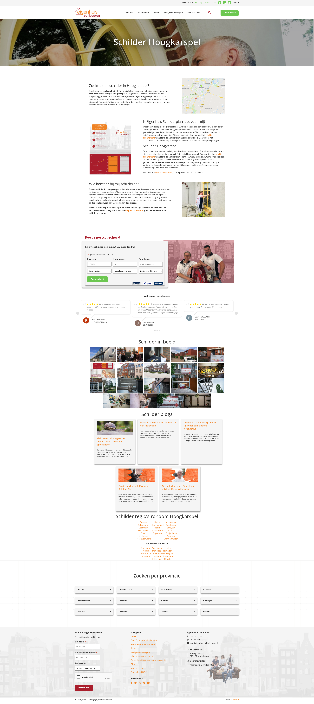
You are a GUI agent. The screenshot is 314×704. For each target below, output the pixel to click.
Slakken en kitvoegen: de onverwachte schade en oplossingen (111, 441)
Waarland (171, 536)
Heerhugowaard (143, 538)
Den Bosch (157, 553)
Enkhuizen (143, 536)
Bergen (143, 522)
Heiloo (157, 522)
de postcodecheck (134, 210)
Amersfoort (146, 548)
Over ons (129, 12)
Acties (157, 12)
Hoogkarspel (157, 525)
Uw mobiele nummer (86, 652)
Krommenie (171, 522)
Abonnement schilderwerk (143, 644)
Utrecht (167, 559)
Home (133, 636)
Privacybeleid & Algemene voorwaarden (149, 660)
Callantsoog (143, 525)
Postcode (92, 259)
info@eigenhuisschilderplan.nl (204, 643)
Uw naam (80, 641)
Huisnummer (120, 259)
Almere (146, 550)
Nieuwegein (167, 553)
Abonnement (143, 12)
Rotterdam (168, 556)
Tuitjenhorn (171, 533)
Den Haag (156, 550)
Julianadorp (157, 530)
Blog (133, 664)
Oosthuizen (171, 525)
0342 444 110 (196, 636)
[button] (206, 18)
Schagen (171, 527)
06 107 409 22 (196, 639)
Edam (143, 533)
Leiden (168, 548)
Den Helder (143, 530)
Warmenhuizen (171, 538)
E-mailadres (145, 259)
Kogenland (157, 533)
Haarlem (157, 556)
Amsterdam (146, 553)
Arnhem (146, 556)
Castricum (143, 527)
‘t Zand (171, 530)
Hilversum (156, 559)
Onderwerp (81, 663)
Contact (236, 3)
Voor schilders (193, 12)
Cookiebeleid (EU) (139, 672)
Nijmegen (167, 550)
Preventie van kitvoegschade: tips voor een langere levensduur (200, 425)
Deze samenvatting (164, 172)
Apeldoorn (157, 548)
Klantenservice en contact (142, 656)
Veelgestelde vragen (173, 12)
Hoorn (157, 527)
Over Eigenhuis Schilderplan (144, 640)
